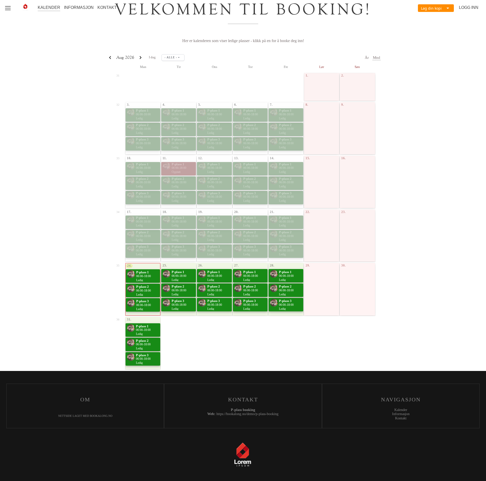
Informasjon (79, 7)
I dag (152, 57)
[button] (436, 8)
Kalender (49, 7)
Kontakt (107, 7)
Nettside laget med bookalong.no (85, 415)
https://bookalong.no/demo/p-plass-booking (247, 414)
